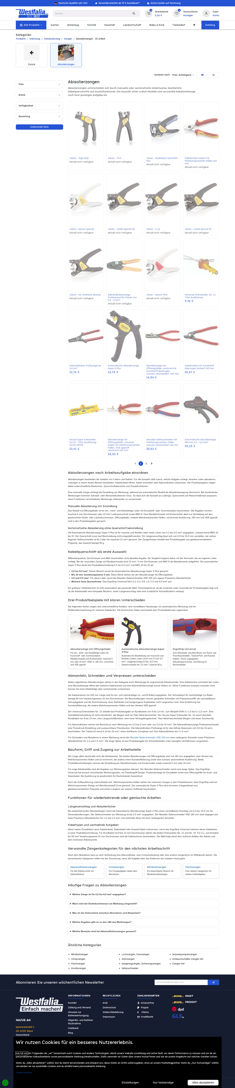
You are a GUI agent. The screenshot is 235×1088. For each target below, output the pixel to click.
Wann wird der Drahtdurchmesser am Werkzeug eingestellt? (104, 903)
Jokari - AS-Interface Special (85, 294)
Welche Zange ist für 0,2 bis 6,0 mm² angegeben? (99, 894)
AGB (105, 1002)
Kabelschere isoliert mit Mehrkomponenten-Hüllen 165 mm (201, 161)
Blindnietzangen (156, 867)
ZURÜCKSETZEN (39, 126)
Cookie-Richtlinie (24, 1072)
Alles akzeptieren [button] (203, 1082)
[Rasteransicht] (202, 75)
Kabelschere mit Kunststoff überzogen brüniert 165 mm (200, 367)
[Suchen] (134, 13)
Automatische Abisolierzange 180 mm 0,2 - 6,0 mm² (200, 441)
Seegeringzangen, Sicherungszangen (141, 963)
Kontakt (72, 1002)
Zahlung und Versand (79, 1007)
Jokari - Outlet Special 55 (198, 229)
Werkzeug (34, 38)
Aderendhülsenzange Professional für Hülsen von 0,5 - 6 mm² (122, 297)
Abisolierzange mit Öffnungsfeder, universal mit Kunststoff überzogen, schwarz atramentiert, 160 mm (162, 369)
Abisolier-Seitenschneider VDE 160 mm (150, 737)
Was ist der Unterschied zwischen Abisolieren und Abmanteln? (106, 913)
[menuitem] (31, 25)
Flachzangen (192, 867)
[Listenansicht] (213, 75)
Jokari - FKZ (114, 158)
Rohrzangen (128, 959)
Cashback (73, 1028)
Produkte (21, 38)
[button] (183, 75)
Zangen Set (178, 963)
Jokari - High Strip (79, 158)
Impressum (109, 1016)
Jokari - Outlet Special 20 (121, 229)
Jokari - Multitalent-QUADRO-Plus (162, 159)
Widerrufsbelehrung (113, 1012)
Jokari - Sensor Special (81, 229)
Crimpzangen (116, 867)
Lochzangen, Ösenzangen (135, 954)
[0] (148, 13)
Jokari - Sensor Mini (156, 294)
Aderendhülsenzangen (83, 867)
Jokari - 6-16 (153, 229)
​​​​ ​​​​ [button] (213, 982)
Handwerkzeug (52, 38)
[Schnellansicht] (102, 107)
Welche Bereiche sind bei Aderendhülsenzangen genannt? (104, 931)
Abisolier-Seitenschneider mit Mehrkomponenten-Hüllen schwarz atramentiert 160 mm (162, 442)
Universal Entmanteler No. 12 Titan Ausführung (200, 296)
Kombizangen (78, 968)
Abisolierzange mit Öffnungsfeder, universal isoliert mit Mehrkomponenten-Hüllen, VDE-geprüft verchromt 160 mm (124, 445)
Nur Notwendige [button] (163, 1082)
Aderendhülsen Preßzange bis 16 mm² (85, 367)
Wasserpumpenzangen (184, 954)
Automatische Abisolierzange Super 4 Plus (124, 367)
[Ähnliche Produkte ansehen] (102, 121)
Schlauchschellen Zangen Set (187, 959)
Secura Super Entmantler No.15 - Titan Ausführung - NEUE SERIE (83, 442)
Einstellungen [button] (130, 1082)
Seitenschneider (130, 968)
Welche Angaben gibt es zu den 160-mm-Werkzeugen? (102, 922)
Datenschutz (109, 1007)
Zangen (68, 38)
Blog (70, 1032)
